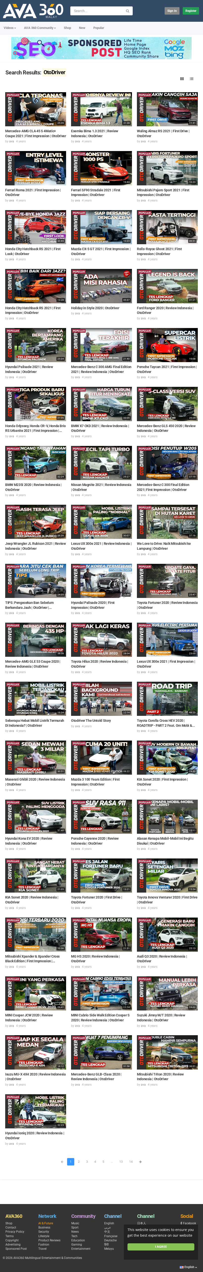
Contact (10, 1227)
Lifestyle (43, 1236)
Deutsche (110, 1240)
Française (110, 1236)
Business (44, 1227)
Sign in (172, 11)
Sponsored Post (16, 1248)
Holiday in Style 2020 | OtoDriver (95, 308)
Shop (67, 28)
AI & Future (45, 1223)
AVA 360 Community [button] (38, 28)
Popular (98, 28)
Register (190, 11)
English (109, 1223)
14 (131, 1161)
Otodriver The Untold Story (91, 721)
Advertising (13, 1244)
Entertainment (80, 1248)
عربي (107, 1227)
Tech (74, 1236)
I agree (161, 1247)
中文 (107, 1231)
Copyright (12, 1240)
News (75, 1231)
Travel (42, 1248)
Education (78, 1240)
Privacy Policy (14, 1231)
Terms (9, 1236)
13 (121, 1161)
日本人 (141, 1223)
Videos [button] (9, 28)
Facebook (189, 1223)
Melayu (109, 1248)
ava (11, 141)
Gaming (76, 1244)
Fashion (43, 1244)
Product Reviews (49, 1240)
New (82, 28)
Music (75, 1223)
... (112, 1161)
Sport (74, 1227)
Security (43, 1231)
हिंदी (106, 1244)
